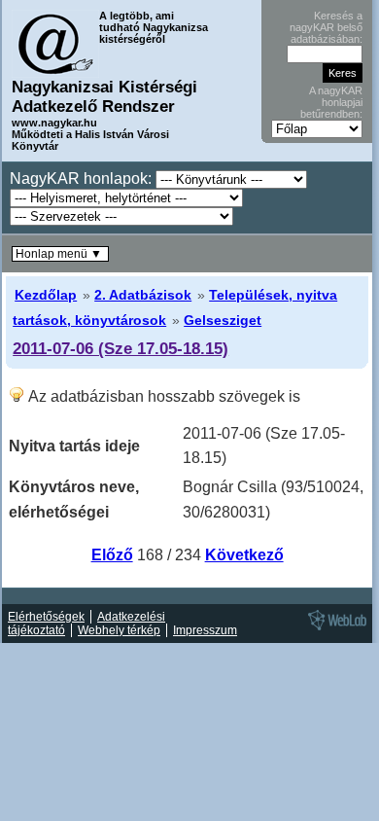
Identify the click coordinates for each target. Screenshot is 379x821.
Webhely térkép (119, 630)
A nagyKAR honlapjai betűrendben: (331, 102)
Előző (112, 555)
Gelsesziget (222, 320)
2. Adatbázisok (142, 295)
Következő (244, 555)
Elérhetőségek (46, 617)
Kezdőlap (46, 295)
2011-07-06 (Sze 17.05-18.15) (120, 348)
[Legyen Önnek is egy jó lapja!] (334, 629)
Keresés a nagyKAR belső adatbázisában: (326, 27)
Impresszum (205, 630)
